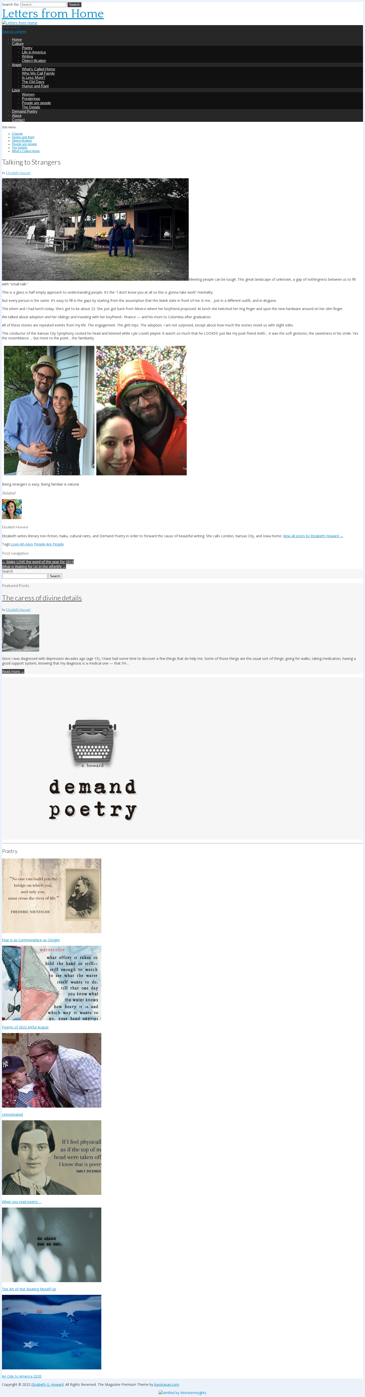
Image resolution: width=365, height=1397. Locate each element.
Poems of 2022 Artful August (25, 1027)
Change (17, 133)
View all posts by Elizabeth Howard (313, 536)
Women (28, 94)
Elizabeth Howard (18, 173)
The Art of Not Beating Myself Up (29, 1289)
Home (17, 39)
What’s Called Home (38, 69)
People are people (36, 103)
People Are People (49, 544)
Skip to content (14, 31)
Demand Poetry (24, 111)
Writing (27, 56)
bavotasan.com (166, 1384)
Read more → (13, 671)
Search (7, 571)
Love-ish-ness (22, 544)
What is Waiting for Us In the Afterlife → (34, 566)
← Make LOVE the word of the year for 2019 (38, 561)
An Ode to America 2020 (21, 1376)
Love (16, 90)
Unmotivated (12, 1114)
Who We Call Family (38, 73)
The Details (31, 107)
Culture (18, 44)
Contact (18, 120)
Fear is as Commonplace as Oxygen (31, 940)
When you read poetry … (21, 1201)
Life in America (34, 52)
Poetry (27, 48)
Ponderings (31, 98)
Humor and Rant (35, 86)
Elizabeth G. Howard (47, 1384)
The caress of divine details (42, 597)
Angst (16, 65)
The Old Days (33, 82)
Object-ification (34, 60)
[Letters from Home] (19, 22)
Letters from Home (53, 13)
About (16, 115)
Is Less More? (33, 77)
